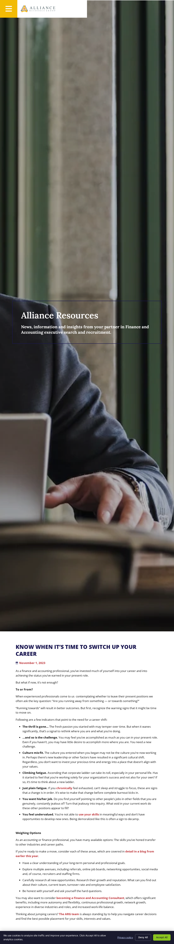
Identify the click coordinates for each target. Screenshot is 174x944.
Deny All (143, 937)
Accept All (162, 937)
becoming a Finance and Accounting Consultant (90, 898)
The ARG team (69, 914)
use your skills (89, 814)
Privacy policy (125, 937)
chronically (64, 788)
